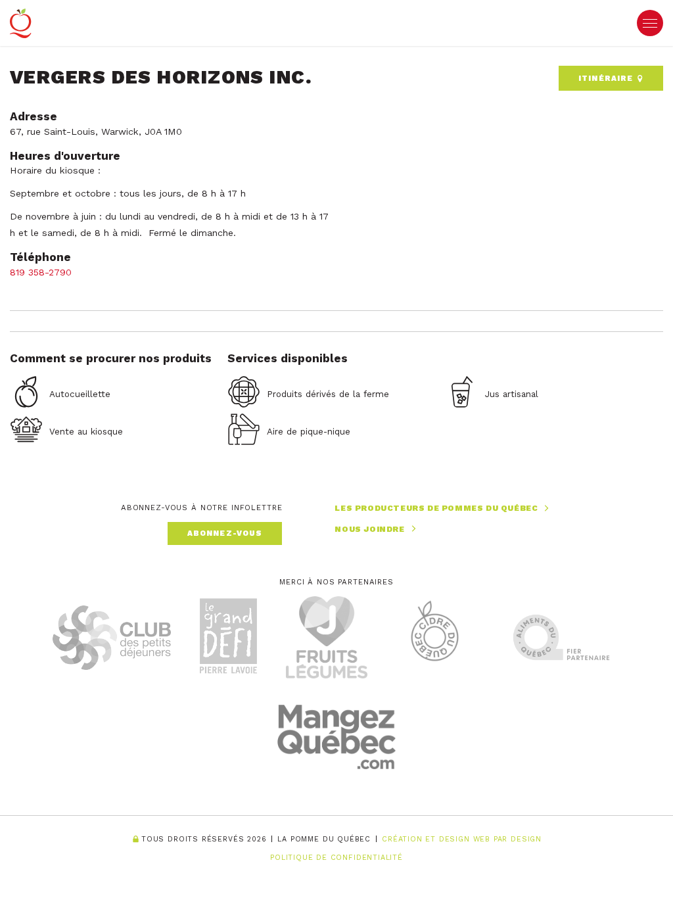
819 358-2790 (41, 272)
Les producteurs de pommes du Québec (436, 508)
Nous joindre (369, 529)
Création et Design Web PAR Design (462, 839)
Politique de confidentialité (336, 857)
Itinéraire (607, 78)
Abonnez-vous (225, 533)
